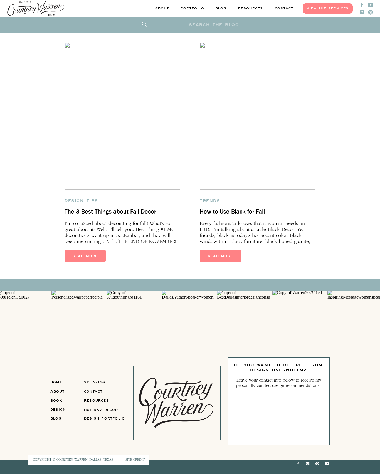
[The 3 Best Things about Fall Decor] (122, 116)
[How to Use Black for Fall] (257, 116)
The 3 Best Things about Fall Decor (110, 212)
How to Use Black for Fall (232, 212)
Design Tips (81, 200)
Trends (210, 200)
